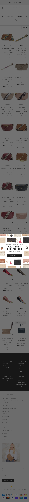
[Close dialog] (27, 235)
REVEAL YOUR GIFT (14, 255)
